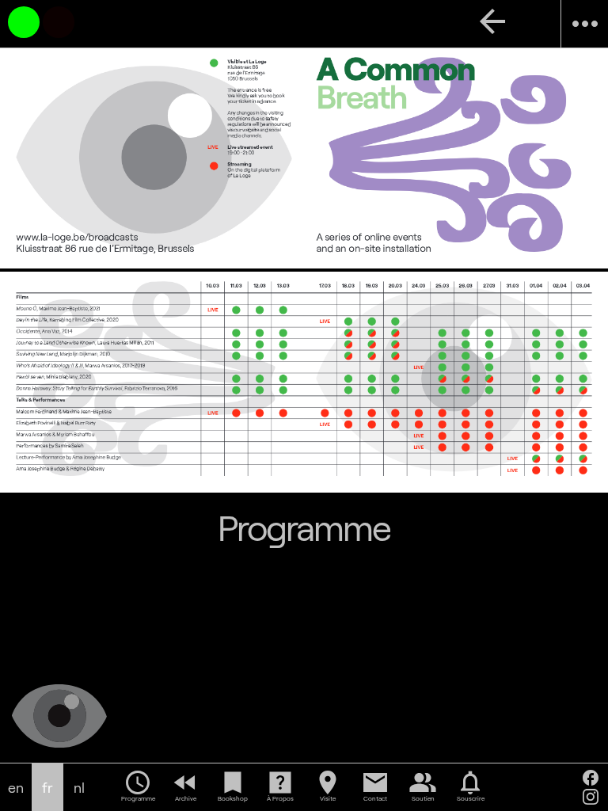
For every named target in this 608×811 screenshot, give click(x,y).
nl (79, 787)
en (16, 787)
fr (47, 787)
